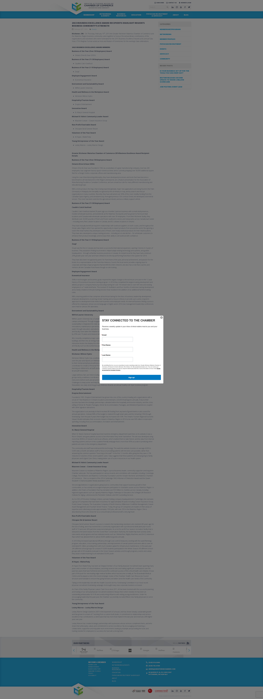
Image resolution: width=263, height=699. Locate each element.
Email (104, 335)
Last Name (106, 355)
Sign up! (131, 377)
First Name (106, 345)
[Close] (161, 317)
